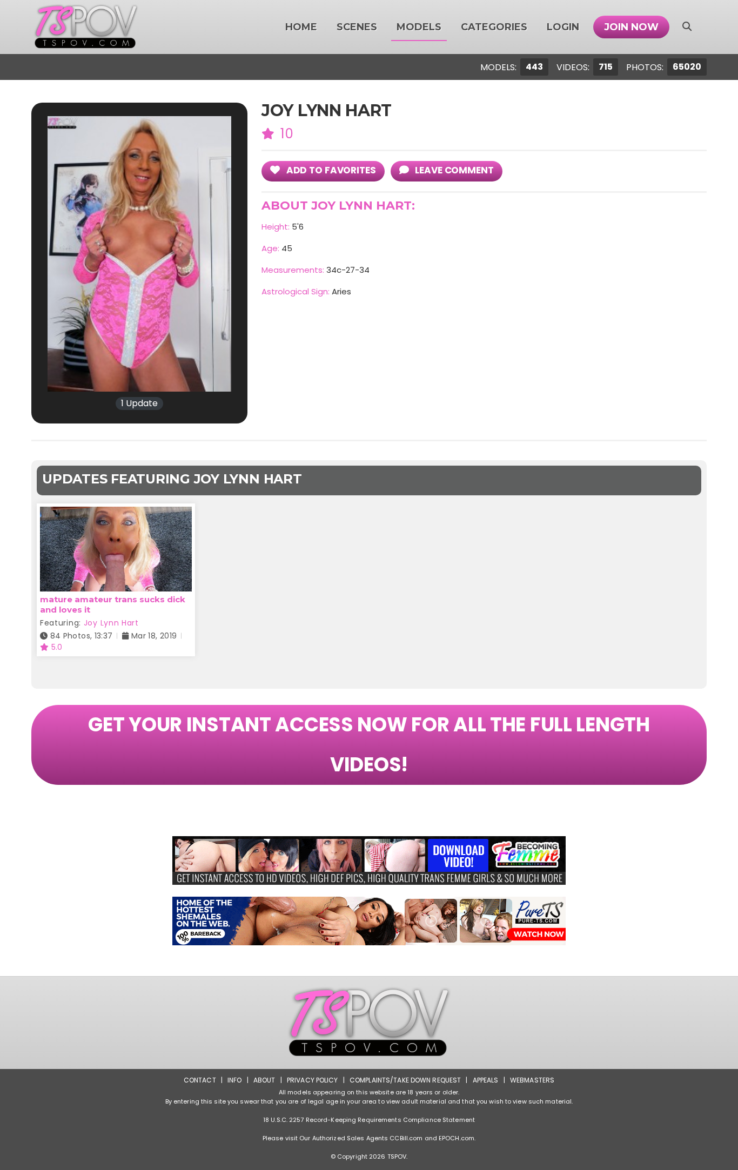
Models (419, 27)
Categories (494, 27)
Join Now (631, 27)
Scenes (357, 27)
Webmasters (532, 1080)
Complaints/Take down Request (405, 1080)
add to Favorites (330, 170)
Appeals (486, 1080)
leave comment (453, 170)
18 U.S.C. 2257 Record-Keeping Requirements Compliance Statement (369, 1119)
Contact (200, 1080)
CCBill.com (406, 1138)
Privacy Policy (312, 1080)
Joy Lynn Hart (111, 622)
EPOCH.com (456, 1138)
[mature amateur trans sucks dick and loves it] (116, 513)
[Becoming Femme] (369, 860)
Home (301, 27)
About (264, 1080)
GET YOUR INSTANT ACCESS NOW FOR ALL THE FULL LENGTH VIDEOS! (368, 744)
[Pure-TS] (369, 921)
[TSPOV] (85, 27)
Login (563, 27)
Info (234, 1080)
